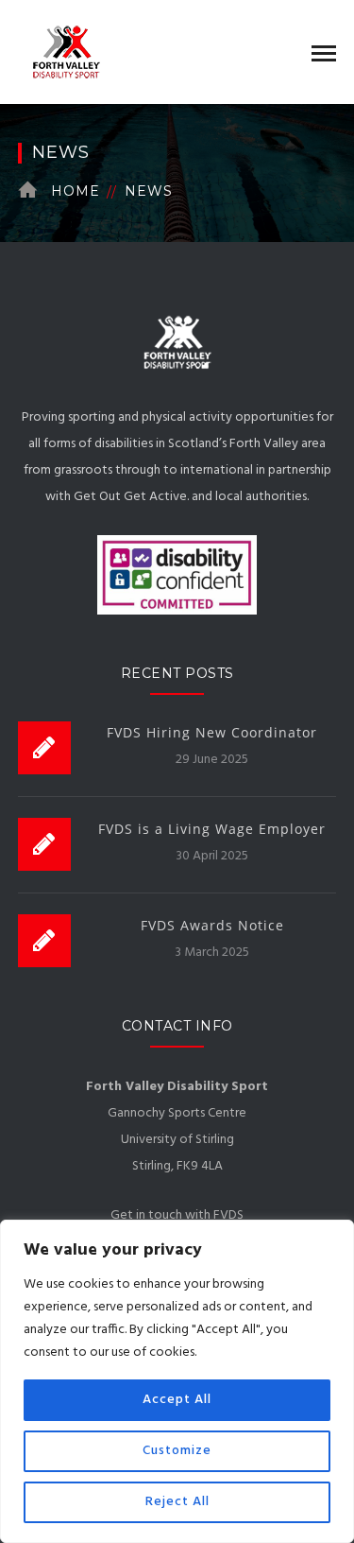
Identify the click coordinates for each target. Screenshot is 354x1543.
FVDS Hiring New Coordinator (212, 732)
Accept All (177, 1400)
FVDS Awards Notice (212, 925)
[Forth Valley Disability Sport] (61, 52)
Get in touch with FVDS (177, 1215)
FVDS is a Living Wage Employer (212, 829)
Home (75, 190)
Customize (177, 1451)
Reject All (177, 1502)
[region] (177, 1381)
